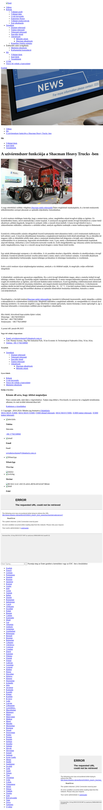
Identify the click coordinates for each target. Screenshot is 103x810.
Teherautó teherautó (19, 32)
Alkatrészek (15, 37)
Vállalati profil (16, 12)
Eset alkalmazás (17, 23)
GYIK (8, 61)
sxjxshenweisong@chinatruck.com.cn (21, 453)
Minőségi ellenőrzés (19, 48)
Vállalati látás (16, 14)
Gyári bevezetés (17, 16)
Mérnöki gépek (22, 39)
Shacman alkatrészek (24, 41)
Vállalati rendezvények (20, 21)
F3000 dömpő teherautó (45, 413)
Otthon (9, 7)
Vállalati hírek (16, 55)
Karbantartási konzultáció (21, 50)
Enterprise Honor (18, 19)
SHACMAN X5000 (26, 413)
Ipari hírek (15, 57)
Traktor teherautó (18, 30)
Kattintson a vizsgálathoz (16, 406)
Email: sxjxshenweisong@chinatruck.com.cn (24, 338)
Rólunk (9, 10)
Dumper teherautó (18, 28)
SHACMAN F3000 (64, 413)
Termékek (10, 25)
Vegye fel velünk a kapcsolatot (18, 64)
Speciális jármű (17, 34)
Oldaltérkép (45, 411)
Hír (7, 52)
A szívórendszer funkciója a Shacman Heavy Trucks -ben (29, 133)
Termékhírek (16, 59)
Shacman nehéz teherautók (42, 208)
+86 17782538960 (13, 434)
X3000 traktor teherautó (82, 413)
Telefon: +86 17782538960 (17, 343)
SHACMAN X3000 (9, 413)
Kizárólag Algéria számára (21, 43)
